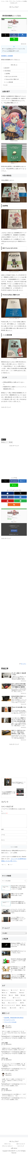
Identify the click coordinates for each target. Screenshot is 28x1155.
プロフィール (7, 1143)
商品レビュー (5, 442)
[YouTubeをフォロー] (7, 500)
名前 (2, 829)
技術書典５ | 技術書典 (7, 55)
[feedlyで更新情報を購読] (20, 500)
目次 (12, 64)
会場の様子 (6, 67)
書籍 (11, 442)
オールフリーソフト (9, 1019)
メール (3, 834)
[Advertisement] (14, 422)
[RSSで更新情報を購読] (14, 504)
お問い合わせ (14, 1148)
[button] (25, 881)
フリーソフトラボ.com (10, 1022)
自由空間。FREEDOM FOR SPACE (13, 1017)
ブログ (4, 439)
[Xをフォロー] (20, 493)
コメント (4, 813)
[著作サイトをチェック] (7, 493)
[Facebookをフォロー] (7, 497)
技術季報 (8, 73)
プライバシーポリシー (7, 1146)
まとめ (5, 85)
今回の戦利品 (7, 70)
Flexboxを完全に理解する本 (12, 79)
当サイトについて (21, 1143)
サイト (3, 840)
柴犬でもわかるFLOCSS (11, 76)
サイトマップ (21, 1146)
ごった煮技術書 (9, 82)
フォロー (15, 530)
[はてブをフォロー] (20, 497)
